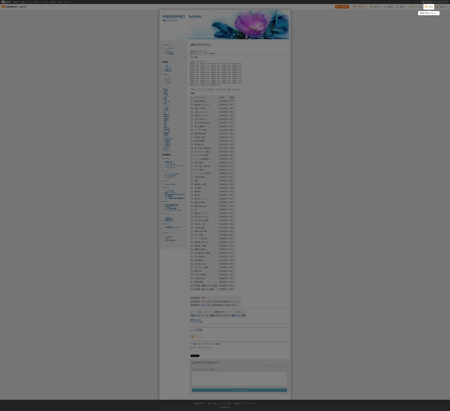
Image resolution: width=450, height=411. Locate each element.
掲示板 (431, 7)
